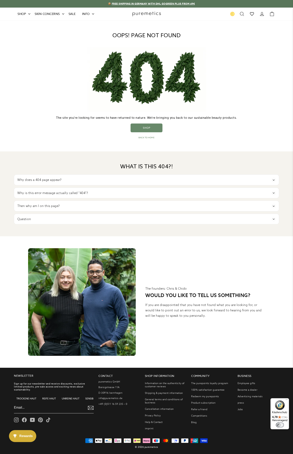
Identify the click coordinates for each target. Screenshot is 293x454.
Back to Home (146, 137)
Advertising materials (250, 396)
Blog (194, 422)
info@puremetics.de (110, 398)
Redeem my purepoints (205, 396)
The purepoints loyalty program (209, 383)
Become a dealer (248, 389)
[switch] (280, 425)
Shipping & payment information (164, 392)
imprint (149, 428)
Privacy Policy (153, 415)
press (241, 402)
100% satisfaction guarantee (208, 389)
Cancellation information (159, 408)
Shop (146, 127)
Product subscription (203, 402)
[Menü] (286, 400)
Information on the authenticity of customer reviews (165, 385)
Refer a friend (199, 409)
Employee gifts (246, 383)
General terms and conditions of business (164, 401)
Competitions (199, 415)
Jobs (240, 409)
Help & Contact (154, 422)
